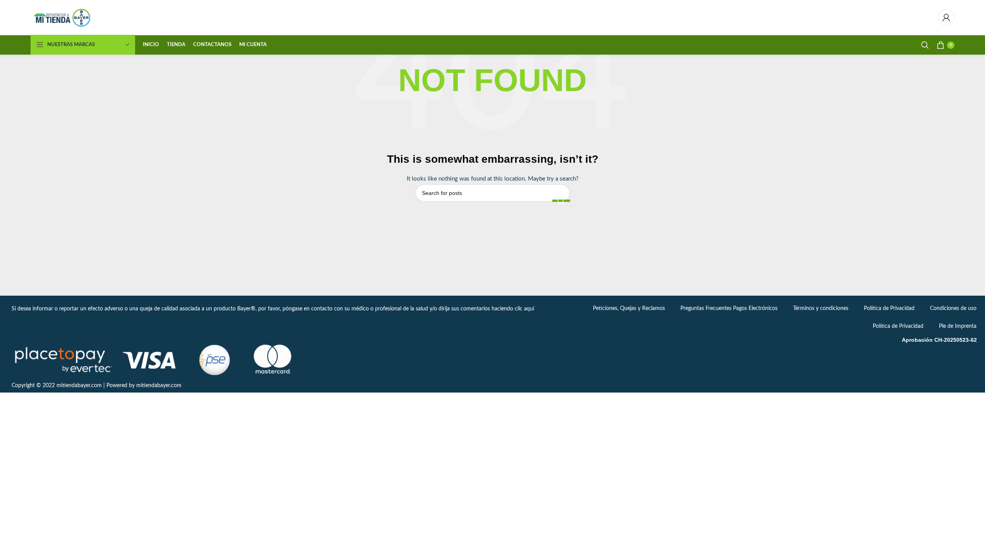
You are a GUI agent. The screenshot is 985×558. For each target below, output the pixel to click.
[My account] (946, 17)
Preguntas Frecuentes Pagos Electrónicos (729, 308)
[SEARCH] (561, 201)
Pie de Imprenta (957, 326)
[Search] (925, 45)
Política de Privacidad (889, 308)
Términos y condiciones (820, 308)
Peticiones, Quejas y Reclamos (629, 308)
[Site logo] (63, 17)
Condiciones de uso (953, 308)
